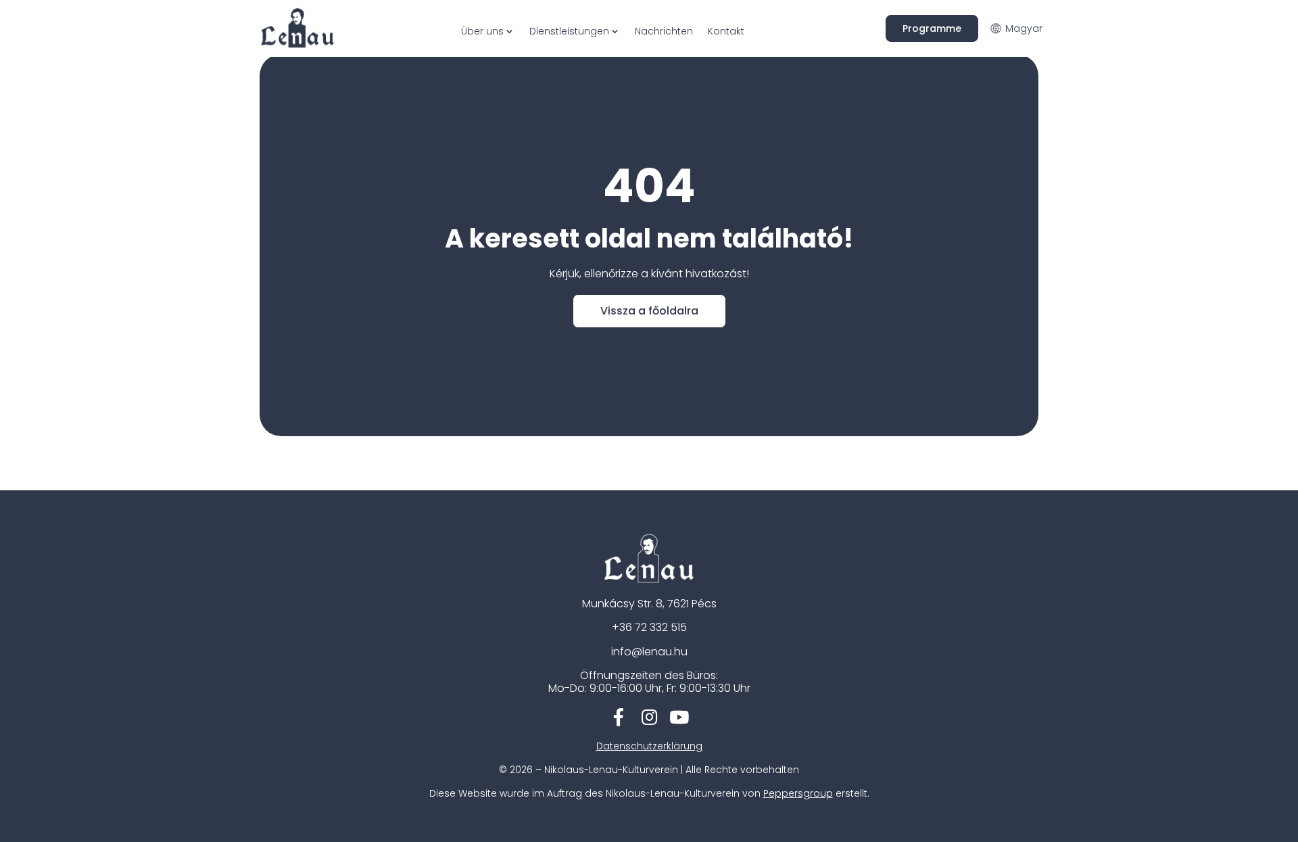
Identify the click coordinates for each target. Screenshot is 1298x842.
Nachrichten (664, 31)
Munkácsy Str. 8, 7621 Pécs (649, 603)
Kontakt (726, 31)
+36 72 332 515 (649, 627)
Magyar (1023, 28)
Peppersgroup (798, 793)
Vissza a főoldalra (649, 311)
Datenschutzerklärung (649, 746)
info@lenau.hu (649, 651)
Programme (932, 28)
